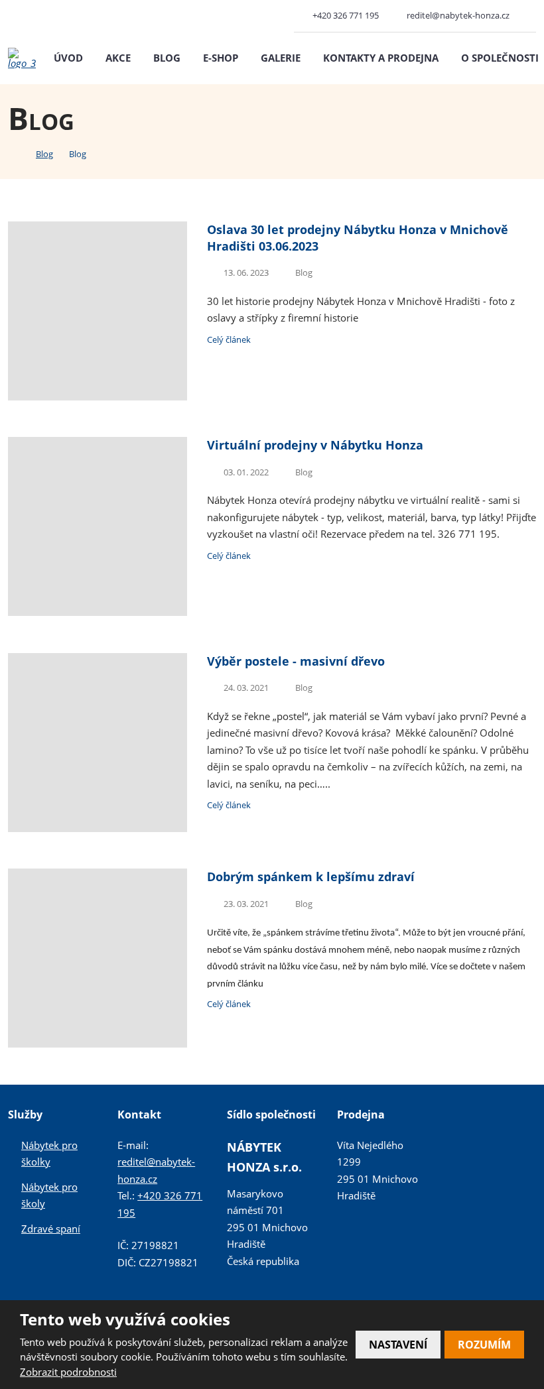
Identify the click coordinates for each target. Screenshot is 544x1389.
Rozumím (484, 1344)
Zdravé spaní (50, 1228)
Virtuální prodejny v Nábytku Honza (315, 445)
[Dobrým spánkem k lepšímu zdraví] (97, 1043)
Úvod (68, 57)
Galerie (281, 57)
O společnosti (500, 57)
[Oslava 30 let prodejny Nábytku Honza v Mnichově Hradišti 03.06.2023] (97, 396)
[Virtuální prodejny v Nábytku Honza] (97, 612)
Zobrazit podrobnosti (68, 1371)
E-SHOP (220, 57)
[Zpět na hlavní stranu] (22, 58)
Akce (118, 57)
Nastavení (398, 1344)
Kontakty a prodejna (381, 57)
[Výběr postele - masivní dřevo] (97, 828)
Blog (166, 57)
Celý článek (229, 339)
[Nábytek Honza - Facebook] (530, 16)
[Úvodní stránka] (12, 153)
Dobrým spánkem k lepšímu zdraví (311, 876)
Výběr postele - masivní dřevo (296, 661)
